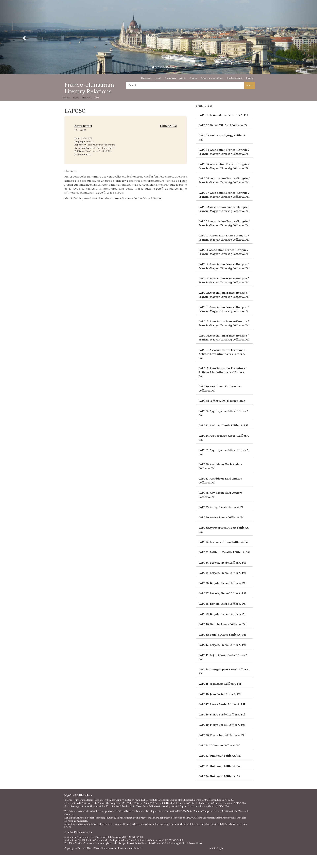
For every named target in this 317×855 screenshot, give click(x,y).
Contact (249, 78)
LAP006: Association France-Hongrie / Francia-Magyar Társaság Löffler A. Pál (224, 180)
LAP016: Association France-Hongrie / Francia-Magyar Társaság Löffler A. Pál (224, 323)
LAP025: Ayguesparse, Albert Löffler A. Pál (224, 452)
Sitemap (193, 78)
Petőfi (159, 188)
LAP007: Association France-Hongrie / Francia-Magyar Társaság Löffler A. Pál (224, 194)
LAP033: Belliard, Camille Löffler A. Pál (224, 552)
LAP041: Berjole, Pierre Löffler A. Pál (222, 634)
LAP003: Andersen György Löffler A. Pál (222, 137)
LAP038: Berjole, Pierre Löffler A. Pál (222, 603)
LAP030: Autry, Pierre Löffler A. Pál (222, 517)
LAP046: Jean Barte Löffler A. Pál (220, 694)
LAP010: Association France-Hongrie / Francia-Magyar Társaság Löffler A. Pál (224, 237)
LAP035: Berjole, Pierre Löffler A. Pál (222, 572)
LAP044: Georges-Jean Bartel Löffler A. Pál (224, 671)
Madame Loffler (132, 198)
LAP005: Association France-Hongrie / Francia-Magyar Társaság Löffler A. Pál (224, 166)
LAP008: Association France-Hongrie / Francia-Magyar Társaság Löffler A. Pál (224, 209)
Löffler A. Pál (86, 98)
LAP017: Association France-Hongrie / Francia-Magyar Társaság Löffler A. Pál (224, 337)
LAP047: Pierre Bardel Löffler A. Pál (222, 704)
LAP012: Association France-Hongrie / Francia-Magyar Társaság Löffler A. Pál (224, 266)
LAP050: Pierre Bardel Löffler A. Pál (222, 735)
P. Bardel (156, 198)
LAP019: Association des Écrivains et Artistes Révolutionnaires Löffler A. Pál (223, 372)
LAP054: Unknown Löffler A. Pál (220, 776)
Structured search (235, 78)
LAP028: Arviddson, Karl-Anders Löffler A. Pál (220, 494)
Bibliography (170, 78)
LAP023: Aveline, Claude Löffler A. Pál (223, 425)
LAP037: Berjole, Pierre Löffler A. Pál (222, 593)
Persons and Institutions (212, 78)
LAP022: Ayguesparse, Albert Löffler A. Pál (224, 413)
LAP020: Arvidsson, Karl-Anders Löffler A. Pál (220, 388)
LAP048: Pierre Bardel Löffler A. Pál (222, 714)
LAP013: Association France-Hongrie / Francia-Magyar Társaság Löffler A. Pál (224, 280)
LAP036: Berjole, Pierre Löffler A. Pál (222, 583)
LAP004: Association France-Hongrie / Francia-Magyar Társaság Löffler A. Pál (224, 151)
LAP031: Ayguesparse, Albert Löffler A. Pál (224, 529)
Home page (146, 78)
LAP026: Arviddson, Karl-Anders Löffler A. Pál (220, 466)
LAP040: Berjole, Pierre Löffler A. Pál (223, 624)
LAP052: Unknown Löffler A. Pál (220, 755)
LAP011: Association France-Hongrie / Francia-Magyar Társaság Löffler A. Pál (224, 252)
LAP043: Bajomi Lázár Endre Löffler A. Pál (223, 657)
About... (182, 78)
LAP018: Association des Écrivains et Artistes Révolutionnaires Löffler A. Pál (223, 354)
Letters (158, 78)
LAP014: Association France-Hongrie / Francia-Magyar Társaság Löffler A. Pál (224, 294)
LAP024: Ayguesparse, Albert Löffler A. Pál (224, 437)
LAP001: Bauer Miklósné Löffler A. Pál (223, 115)
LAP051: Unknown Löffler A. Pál (219, 745)
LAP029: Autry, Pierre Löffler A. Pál (221, 507)
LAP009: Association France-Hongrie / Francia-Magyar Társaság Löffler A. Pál (224, 223)
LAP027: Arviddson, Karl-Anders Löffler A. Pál (220, 480)
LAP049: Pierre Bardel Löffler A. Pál (222, 724)
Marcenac (175, 188)
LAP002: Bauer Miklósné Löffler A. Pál (223, 125)
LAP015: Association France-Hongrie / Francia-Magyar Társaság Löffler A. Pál (224, 309)
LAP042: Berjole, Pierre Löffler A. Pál (222, 644)
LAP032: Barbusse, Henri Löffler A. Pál (224, 542)
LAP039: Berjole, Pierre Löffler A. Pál (222, 614)
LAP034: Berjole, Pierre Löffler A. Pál (222, 562)
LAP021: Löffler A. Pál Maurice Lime (222, 400)
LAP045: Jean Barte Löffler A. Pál (220, 683)
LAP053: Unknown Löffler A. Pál (220, 766)
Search (249, 85)
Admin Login (216, 848)
